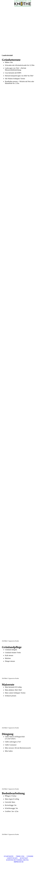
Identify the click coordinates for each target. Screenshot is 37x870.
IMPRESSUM (18, 862)
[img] (22, 3)
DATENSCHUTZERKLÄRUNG (18, 860)
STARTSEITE (8, 856)
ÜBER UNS (20, 856)
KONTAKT (24, 858)
